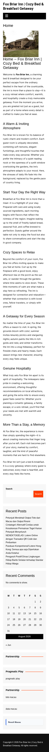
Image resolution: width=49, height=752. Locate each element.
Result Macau (14, 722)
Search (9, 489)
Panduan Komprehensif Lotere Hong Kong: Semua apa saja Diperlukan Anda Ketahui (23, 549)
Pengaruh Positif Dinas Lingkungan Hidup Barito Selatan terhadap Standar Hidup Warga (24, 560)
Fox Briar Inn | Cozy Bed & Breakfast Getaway (23, 6)
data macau (11, 709)
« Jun (8, 645)
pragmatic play (13, 678)
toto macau (11, 697)
